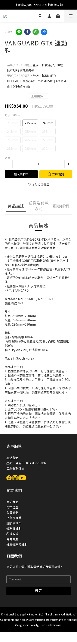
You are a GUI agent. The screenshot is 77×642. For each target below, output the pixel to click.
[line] (19, 32)
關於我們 (12, 502)
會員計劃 (12, 512)
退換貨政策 (13, 523)
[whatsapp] (36, 32)
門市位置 (12, 507)
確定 (38, 590)
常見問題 (12, 539)
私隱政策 (12, 534)
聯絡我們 (12, 458)
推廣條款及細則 (16, 544)
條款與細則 (13, 528)
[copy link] (44, 32)
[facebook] (27, 32)
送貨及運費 (13, 518)
